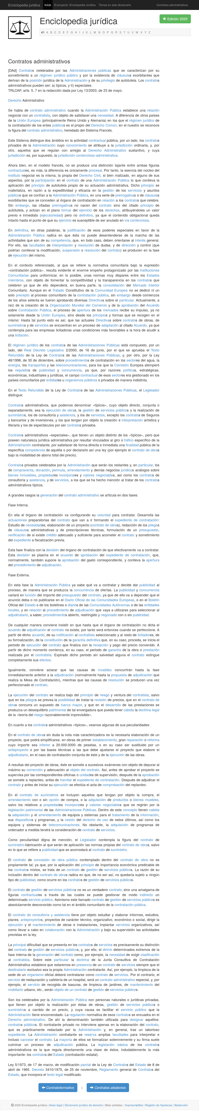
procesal (95, 170)
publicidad (47, 369)
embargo (22, 205)
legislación (16, 809)
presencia (84, 964)
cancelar (27, 1039)
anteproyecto (18, 749)
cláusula (123, 75)
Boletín (153, 599)
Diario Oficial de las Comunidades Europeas (99, 599)
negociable (104, 474)
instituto (14, 175)
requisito (21, 369)
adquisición (97, 799)
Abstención (181, 1105)
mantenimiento (44, 924)
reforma (153, 739)
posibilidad (66, 699)
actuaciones (17, 519)
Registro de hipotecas (158, 1105)
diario (72, 604)
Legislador (151, 389)
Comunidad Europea (111, 290)
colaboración (55, 929)
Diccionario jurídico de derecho (84, 1105)
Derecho (14, 100)
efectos (45, 659)
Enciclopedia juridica (24, 4)
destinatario (17, 969)
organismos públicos (81, 379)
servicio (14, 979)
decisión (52, 549)
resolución (86, 244)
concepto (130, 809)
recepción (100, 644)
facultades (37, 244)
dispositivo (23, 819)
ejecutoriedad (51, 215)
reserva (90, 1034)
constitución (53, 639)
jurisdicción (124, 145)
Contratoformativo (60, 1087)
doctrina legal (149, 709)
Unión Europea (29, 120)
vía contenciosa (137, 220)
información (149, 814)
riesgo (104, 694)
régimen (46, 75)
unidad (84, 774)
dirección (129, 244)
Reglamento (108, 1069)
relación (153, 110)
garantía (78, 639)
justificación (76, 229)
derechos (112, 209)
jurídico (59, 75)
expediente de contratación (136, 519)
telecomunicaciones (71, 364)
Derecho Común (104, 125)
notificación (65, 634)
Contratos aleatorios (110, 1087)
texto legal (55, 1074)
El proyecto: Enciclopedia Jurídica (75, 5)
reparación (135, 739)
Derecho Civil (89, 175)
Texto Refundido (31, 389)
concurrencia (72, 369)
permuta (58, 469)
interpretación (62, 244)
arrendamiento (78, 469)
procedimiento (76, 360)
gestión (108, 190)
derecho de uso (95, 819)
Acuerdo (152, 305)
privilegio (108, 80)
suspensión (71, 250)
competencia (61, 240)
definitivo (86, 215)
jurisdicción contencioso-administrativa (88, 155)
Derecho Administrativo (107, 150)
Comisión (121, 364)
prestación (151, 649)
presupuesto (148, 529)
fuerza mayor (71, 704)
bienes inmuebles (22, 474)
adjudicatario (18, 614)
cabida (129, 709)
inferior (44, 744)
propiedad (46, 474)
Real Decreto (34, 349)
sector (131, 360)
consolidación (113, 284)
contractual (97, 140)
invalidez (105, 669)
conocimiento (76, 145)
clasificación (150, 954)
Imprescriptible (134, 1105)
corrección (35, 769)
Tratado (58, 290)
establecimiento (105, 739)
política (128, 369)
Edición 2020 (177, 18)
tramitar (66, 779)
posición (36, 80)
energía (14, 364)
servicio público (41, 899)
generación (49, 494)
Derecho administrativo (26, 1019)
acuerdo (66, 554)
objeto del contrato (85, 769)
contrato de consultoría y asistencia (41, 914)
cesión (70, 819)
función (30, 594)
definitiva (21, 229)
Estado (30, 604)
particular (126, 299)
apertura (83, 309)
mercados (110, 309)
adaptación (110, 325)
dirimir (107, 949)
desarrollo (113, 704)
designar (136, 1019)
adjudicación (51, 564)
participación (45, 180)
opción (54, 799)
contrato (151, 80)
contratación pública (93, 294)
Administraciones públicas (90, 70)
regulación (78, 1014)
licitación (21, 334)
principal (19, 944)
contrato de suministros (39, 794)
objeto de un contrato (70, 989)
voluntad (104, 514)
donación (43, 469)
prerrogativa (124, 194)
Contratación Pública (34, 309)
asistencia (67, 414)
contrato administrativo (48, 110)
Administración (76, 80)
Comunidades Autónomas (110, 604)
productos (120, 799)
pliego (153, 524)
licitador (144, 634)
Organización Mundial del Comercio (78, 305)
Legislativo (55, 349)
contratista (42, 115)
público (72, 75)
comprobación (114, 784)
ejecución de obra (60, 409)
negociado (109, 614)
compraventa (23, 469)
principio (38, 185)
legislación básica (113, 1044)
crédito (51, 534)
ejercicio (85, 209)
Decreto (38, 1069)
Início (48, 5)
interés (140, 240)
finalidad (132, 444)
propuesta (119, 674)
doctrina (83, 959)
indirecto (146, 894)
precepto (23, 294)
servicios (135, 190)
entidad (52, 379)
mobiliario (15, 989)
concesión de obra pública (56, 859)
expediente (22, 539)
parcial (86, 1064)
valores (88, 474)
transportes (37, 364)
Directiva (95, 299)
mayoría (65, 1039)
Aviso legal (55, 1105)
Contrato (25, 70)
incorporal (67, 474)
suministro (16, 325)
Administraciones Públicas (99, 344)
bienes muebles (145, 799)
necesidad (105, 115)
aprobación (130, 305)
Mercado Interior (146, 284)
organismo (35, 974)
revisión (100, 699)
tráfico (129, 439)
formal (66, 209)
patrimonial (57, 709)
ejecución (20, 255)
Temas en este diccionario (115, 5)
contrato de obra (145, 449)
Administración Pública (103, 110)
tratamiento (121, 814)
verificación (17, 534)
